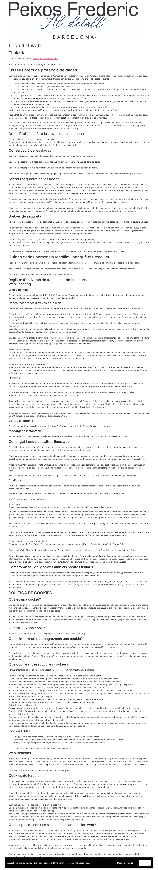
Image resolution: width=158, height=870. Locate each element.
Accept (144, 863)
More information (125, 863)
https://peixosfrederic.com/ (45, 58)
